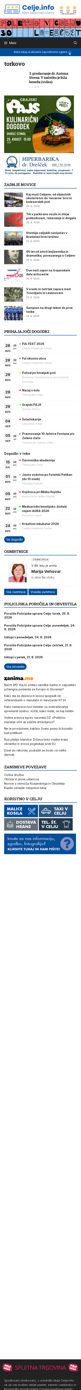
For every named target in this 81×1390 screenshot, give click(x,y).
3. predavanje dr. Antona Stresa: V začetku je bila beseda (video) (48, 77)
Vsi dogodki (14, 539)
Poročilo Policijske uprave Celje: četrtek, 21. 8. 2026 (38, 647)
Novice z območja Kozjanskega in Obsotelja (34, 783)
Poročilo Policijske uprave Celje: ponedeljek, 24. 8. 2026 (39, 627)
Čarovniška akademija (38, 460)
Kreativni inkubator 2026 (40, 524)
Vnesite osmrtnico (43, 592)
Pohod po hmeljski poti (39, 373)
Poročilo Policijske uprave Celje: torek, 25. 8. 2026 (37, 615)
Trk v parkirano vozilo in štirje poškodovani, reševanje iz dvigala (51, 216)
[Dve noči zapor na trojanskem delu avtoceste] (13, 276)
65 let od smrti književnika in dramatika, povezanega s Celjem (50, 253)
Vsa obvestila (15, 666)
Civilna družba (14, 775)
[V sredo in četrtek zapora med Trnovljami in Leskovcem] (13, 294)
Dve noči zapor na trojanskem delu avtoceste (48, 272)
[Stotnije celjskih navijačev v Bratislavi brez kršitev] (13, 238)
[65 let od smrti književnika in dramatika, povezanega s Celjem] (13, 257)
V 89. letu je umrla (44, 565)
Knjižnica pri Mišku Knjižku (41, 492)
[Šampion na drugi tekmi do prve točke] (13, 313)
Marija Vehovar (46, 571)
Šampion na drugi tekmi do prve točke (49, 309)
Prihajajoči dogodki (26, 331)
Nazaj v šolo (31, 390)
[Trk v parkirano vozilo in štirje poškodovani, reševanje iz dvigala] (13, 219)
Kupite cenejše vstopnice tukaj (25, 788)
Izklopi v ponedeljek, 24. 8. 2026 (28, 637)
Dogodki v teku (17, 453)
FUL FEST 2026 (33, 343)
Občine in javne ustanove (21, 779)
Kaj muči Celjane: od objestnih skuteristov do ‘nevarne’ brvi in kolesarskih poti (49, 198)
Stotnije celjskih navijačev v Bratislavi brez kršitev (46, 234)
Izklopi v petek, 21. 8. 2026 (23, 657)
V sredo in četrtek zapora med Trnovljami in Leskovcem (48, 290)
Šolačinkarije (31, 419)
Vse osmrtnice (16, 592)
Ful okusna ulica (34, 358)
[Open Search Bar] (75, 43)
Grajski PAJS (31, 404)
